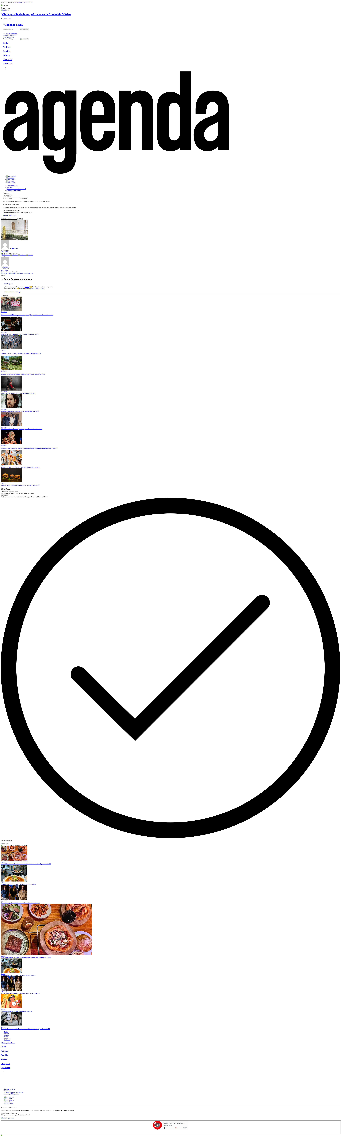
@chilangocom (8, 284)
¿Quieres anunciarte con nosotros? (16, 189)
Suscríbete (9, 187)
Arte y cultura (4, 251)
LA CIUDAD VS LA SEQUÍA (23, 2)
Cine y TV (7, 59)
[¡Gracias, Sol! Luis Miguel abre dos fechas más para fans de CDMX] (11, 331)
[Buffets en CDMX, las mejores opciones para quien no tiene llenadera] (11, 464)
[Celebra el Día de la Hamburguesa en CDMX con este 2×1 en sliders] (11, 482)
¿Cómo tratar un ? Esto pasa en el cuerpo (16, 1011)
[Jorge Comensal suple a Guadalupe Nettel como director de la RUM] (11, 408)
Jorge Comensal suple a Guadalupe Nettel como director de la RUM (20, 411)
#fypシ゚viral (40, 288)
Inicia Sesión (7, 18)
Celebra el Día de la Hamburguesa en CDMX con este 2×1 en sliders (20, 485)
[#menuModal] (1, 7)
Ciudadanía (4, 312)
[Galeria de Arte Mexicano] (11, 972)
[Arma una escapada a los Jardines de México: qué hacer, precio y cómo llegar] (11, 369)
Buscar (20, 218)
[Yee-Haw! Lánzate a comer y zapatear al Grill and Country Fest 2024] (11, 349)
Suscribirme (23, 198)
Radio (5, 43)
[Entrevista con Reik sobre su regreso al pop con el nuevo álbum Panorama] (11, 425)
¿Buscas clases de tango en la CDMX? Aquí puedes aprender (18, 393)
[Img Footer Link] (6, 1086)
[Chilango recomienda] (14, 860)
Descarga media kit (11, 185)
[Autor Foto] (5, 248)
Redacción (15, 248)
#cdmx (27, 287)
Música (6, 55)
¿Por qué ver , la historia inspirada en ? (20, 903)
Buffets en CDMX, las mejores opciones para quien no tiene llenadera (20, 467)
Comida (6, 51)
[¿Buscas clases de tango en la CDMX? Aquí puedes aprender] (11, 390)
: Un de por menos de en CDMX (26, 864)
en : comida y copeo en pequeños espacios (18, 884)
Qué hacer (7, 64)
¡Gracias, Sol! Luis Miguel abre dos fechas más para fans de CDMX (20, 334)
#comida (33, 288)
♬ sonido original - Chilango (12, 292)
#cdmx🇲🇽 (22, 288)
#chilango (28, 288)
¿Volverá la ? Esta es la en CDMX (25, 1029)
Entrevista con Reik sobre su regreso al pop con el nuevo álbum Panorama (21, 429)
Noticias (6, 47)
